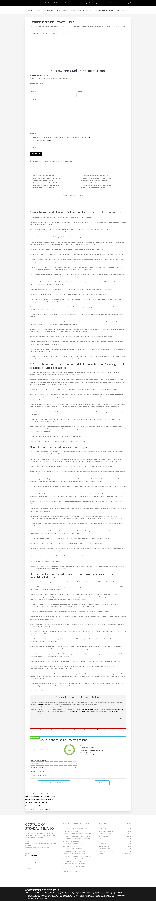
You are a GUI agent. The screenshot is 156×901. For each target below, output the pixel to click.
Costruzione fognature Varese (95, 892)
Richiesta (33, 99)
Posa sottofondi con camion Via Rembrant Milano (76, 823)
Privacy (33, 133)
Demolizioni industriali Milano (91, 893)
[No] (154, 3)
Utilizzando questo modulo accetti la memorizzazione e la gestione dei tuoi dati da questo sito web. (58, 144)
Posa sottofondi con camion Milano (105, 896)
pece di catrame (88, 709)
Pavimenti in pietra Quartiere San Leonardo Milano (76, 836)
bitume (87, 702)
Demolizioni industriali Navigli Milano (72, 848)
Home (26, 892)
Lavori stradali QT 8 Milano (70, 871)
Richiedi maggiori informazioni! (37, 862)
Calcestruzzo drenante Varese (58, 892)
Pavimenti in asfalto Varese (118, 895)
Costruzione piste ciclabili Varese (37, 893)
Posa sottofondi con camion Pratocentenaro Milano (77, 856)
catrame (71, 709)
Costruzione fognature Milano (77, 892)
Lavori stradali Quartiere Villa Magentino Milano (40, 796)
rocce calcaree (38, 704)
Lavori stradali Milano (33, 895)
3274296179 (32, 860)
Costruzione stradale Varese (73, 893)
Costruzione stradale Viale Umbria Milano (74, 851)
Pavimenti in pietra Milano (34, 896)
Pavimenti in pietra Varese (51, 896)
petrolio (64, 707)
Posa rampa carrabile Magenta (71, 831)
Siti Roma (73, 891)
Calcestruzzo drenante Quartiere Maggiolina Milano (77, 833)
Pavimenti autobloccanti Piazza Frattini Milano (75, 859)
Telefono (33, 91)
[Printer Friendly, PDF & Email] (35, 737)
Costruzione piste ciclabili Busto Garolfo (37, 806)
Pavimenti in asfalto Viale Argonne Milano (74, 853)
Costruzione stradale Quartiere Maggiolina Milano (76, 838)
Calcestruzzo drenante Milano (39, 892)
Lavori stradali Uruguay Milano (71, 846)
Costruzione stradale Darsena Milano (73, 861)
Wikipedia (122, 719)
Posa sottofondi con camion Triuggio (73, 843)
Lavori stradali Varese (47, 895)
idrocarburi (55, 702)
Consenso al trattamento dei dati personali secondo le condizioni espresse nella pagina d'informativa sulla (62, 137)
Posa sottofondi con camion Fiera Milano (38, 809)
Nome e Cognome (36, 83)
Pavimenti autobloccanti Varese (83, 895)
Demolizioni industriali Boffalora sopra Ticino (75, 828)
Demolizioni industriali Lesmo (71, 841)
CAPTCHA (33, 148)
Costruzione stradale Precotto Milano (104, 730)
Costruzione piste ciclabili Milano (115, 892)
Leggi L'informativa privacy (33, 889)
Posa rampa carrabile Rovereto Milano (73, 866)
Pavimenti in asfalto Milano (102, 895)
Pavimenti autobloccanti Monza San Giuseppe (39, 799)
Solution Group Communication (61, 891)
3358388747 (34, 856)
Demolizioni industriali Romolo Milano (73, 826)
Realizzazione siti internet (45, 891)
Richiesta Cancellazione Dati (50, 889)
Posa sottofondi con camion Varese (37, 898)
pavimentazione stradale (77, 711)
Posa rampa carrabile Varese (86, 896)
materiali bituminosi (116, 709)
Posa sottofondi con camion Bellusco (73, 869)
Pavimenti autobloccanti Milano (64, 895)
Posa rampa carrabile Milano (68, 896)
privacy (91, 137)
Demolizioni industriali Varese (110, 893)
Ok (121, 3)
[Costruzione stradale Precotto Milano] (45, 750)
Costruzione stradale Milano (55, 893)
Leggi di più (129, 3)
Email (80, 91)
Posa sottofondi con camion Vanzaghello (74, 863)
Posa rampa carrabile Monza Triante (36, 803)
